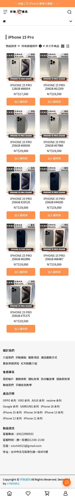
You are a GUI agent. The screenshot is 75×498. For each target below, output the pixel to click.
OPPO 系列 (9, 400)
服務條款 (21, 379)
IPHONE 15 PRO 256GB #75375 (21, 313)
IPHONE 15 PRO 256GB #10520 (21, 200)
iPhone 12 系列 (12, 418)
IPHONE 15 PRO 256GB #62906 (21, 257)
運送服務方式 (49, 357)
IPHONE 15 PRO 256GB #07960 (54, 143)
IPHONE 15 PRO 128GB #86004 (21, 86)
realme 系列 (54, 400)
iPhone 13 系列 (53, 412)
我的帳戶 (8, 379)
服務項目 (33, 357)
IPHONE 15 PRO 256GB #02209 (54, 86)
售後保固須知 (11, 363)
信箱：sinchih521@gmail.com (22, 446)
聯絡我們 (8, 385)
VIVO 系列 (24, 400)
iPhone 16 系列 (50, 406)
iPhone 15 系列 (12, 412)
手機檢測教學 (24, 385)
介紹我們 (8, 357)
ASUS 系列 (38, 400)
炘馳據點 (21, 357)
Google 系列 (10, 406)
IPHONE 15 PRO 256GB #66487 (54, 257)
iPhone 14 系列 (33, 412)
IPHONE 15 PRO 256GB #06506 (21, 143)
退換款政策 (63, 379)
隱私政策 (33, 379)
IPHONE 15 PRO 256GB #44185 (54, 200)
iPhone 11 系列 (33, 418)
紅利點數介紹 (29, 363)
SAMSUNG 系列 (29, 406)
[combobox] (13, 45)
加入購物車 (21, 102)
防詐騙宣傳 (47, 379)
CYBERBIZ (13, 483)
